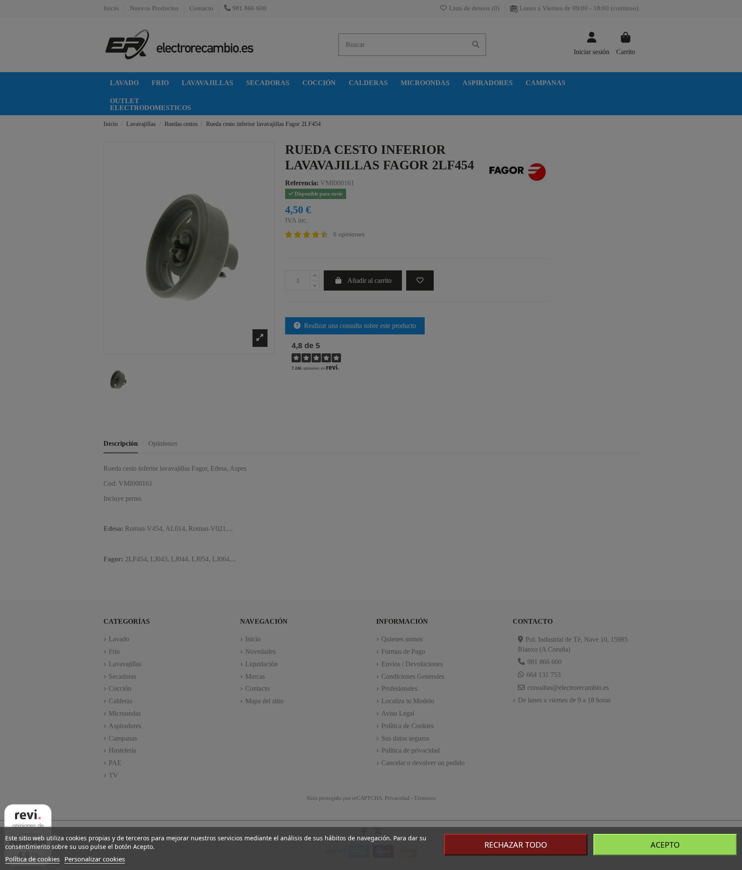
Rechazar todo (515, 844)
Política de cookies (32, 859)
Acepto (665, 844)
